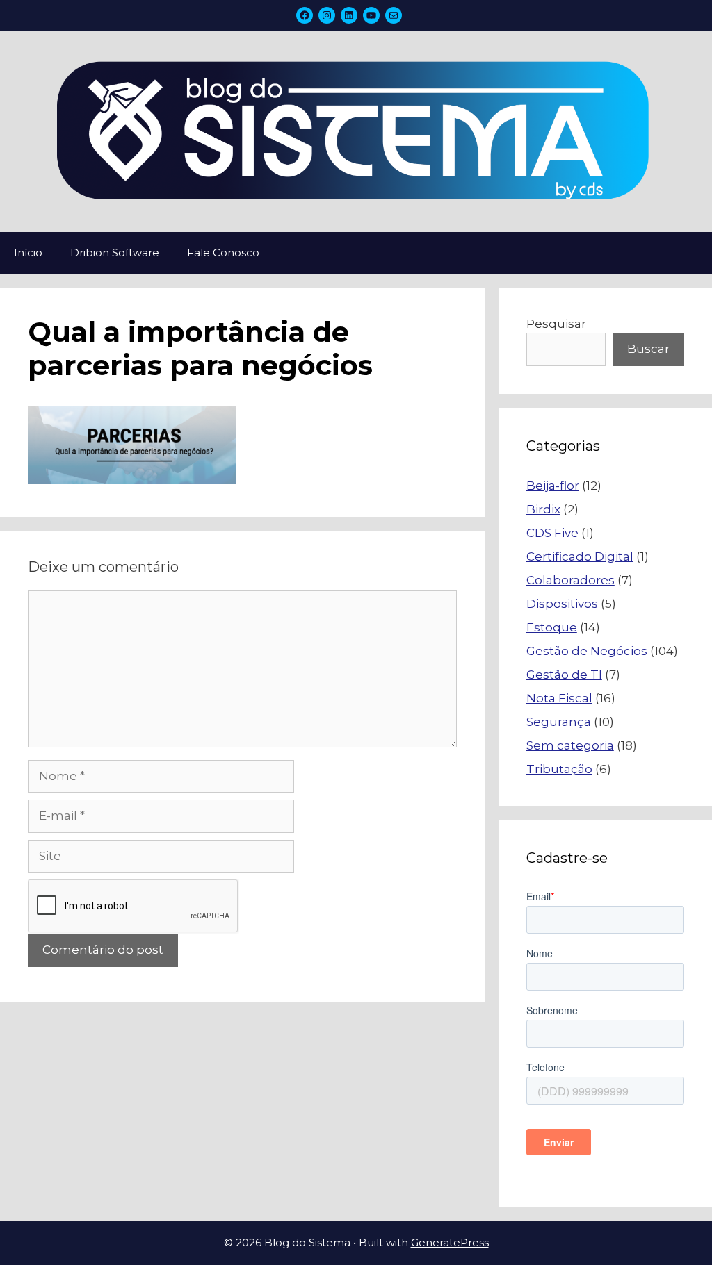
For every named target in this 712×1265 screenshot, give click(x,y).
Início (28, 252)
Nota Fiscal (559, 698)
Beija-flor (552, 486)
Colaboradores (570, 580)
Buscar (648, 349)
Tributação (559, 769)
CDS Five (552, 533)
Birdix (543, 509)
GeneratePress (450, 1242)
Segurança (558, 722)
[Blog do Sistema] (356, 130)
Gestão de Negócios (586, 651)
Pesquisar (556, 324)
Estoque (551, 627)
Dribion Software (114, 252)
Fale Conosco (223, 252)
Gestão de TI (564, 674)
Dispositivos (562, 604)
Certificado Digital (579, 556)
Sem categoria (570, 745)
